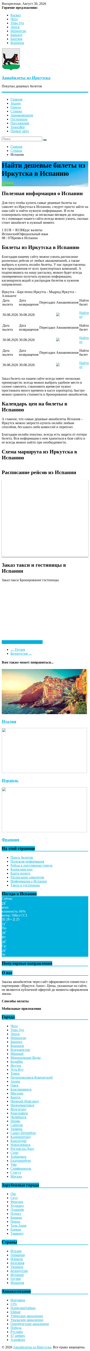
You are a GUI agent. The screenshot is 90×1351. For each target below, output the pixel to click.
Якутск (15, 1065)
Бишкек (16, 1217)
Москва (16, 1176)
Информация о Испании (28, 881)
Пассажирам (19, 123)
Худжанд (17, 1206)
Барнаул (16, 35)
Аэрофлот (17, 1340)
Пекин (15, 1221)
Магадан (16, 1093)
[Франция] (44, 831)
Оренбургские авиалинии (29, 1324)
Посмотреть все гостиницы (22, 642)
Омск (14, 1085)
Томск (15, 1073)
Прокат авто (19, 131)
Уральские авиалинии (26, 1320)
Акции (15, 103)
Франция (10, 839)
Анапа (15, 1081)
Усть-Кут (17, 1069)
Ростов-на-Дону (22, 1149)
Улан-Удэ (17, 23)
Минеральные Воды (25, 1058)
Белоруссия (21, 653)
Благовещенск (21, 1089)
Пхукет (15, 1213)
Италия (9, 721)
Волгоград (18, 1109)
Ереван (15, 1229)
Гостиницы (18, 119)
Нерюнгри (18, 31)
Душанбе (17, 1210)
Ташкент (17, 1233)
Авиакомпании (21, 115)
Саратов (16, 1125)
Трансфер (17, 127)
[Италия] (44, 713)
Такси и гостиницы (25, 885)
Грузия (17, 649)
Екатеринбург (20, 1160)
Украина (16, 1267)
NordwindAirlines (23, 1308)
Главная (16, 99)
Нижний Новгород (24, 1101)
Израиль (10, 780)
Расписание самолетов (27, 877)
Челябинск (18, 1117)
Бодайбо (16, 1061)
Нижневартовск (22, 1105)
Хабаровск (18, 1157)
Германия (17, 1255)
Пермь (15, 1121)
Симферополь (20, 1168)
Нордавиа (17, 1300)
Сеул (14, 1198)
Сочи (14, 1153)
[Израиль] (44, 772)
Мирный (17, 1054)
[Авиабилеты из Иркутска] (11, 69)
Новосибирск (20, 1145)
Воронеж (17, 43)
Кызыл (15, 15)
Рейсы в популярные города (31, 865)
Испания (17, 1275)
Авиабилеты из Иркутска (26, 77)
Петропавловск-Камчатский (31, 1077)
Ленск (15, 27)
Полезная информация (27, 861)
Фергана (16, 1202)
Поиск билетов (21, 857)
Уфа (13, 1164)
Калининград (20, 1137)
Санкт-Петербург (23, 1133)
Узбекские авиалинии (26, 1316)
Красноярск (19, 1113)
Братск (15, 1097)
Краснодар (18, 1141)
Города (15, 107)
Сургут (15, 1172)
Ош (13, 1194)
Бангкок (16, 39)
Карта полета (20, 873)
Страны (16, 111)
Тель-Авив (18, 1225)
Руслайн (16, 1332)
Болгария (17, 1263)
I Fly (13, 1304)
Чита (14, 19)
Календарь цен (21, 869)
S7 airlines (17, 1336)
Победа (15, 1328)
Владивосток (20, 1050)
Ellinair (15, 1312)
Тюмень (16, 1129)
